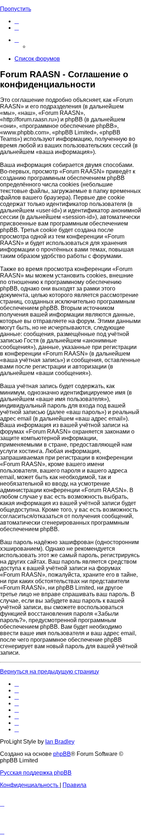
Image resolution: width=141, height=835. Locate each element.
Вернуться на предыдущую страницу (49, 671)
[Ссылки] (16, 40)
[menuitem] (16, 21)
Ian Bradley (59, 742)
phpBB (62, 754)
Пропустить (15, 9)
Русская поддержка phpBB (36, 773)
